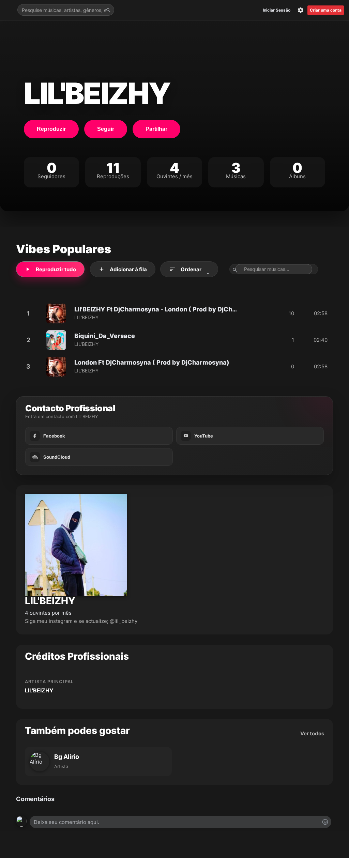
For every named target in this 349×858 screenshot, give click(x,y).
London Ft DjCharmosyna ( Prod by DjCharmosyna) (151, 362)
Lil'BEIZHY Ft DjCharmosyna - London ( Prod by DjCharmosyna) (157, 309)
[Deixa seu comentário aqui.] (180, 822)
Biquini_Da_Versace (104, 336)
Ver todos (312, 733)
